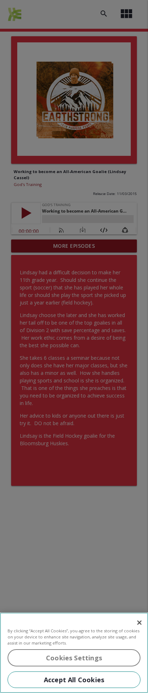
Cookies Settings (74, 658)
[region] (74, 653)
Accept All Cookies (74, 679)
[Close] (139, 623)
